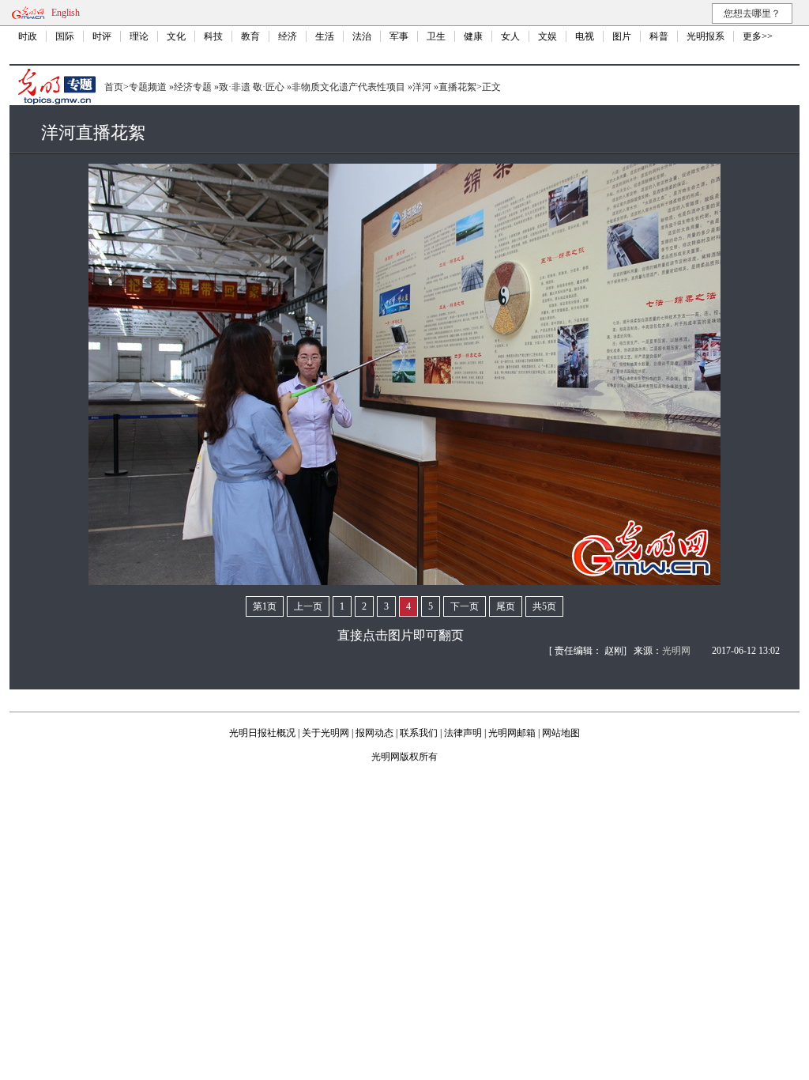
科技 (213, 36)
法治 (361, 36)
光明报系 (705, 36)
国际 (64, 36)
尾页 (505, 606)
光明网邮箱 (512, 732)
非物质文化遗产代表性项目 (348, 87)
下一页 (464, 606)
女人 (510, 36)
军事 (398, 36)
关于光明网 (325, 732)
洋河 (421, 87)
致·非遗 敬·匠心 (251, 87)
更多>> (758, 36)
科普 (658, 36)
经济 (287, 36)
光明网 (676, 650)
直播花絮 (457, 87)
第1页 (265, 606)
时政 (27, 36)
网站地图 (561, 732)
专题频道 (148, 87)
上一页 (308, 606)
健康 (473, 36)
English (65, 12)
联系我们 (419, 732)
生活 (324, 36)
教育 (250, 36)
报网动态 (374, 732)
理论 (139, 36)
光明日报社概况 (262, 732)
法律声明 (463, 732)
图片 (621, 36)
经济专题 (193, 87)
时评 (101, 36)
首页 (113, 87)
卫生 (436, 36)
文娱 (547, 36)
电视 (584, 36)
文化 (176, 36)
